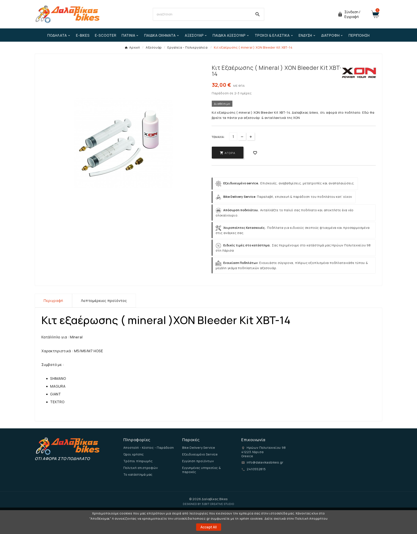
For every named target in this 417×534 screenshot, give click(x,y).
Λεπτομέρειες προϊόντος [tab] (104, 300)
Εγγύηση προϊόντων (198, 461)
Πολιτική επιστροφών (140, 468)
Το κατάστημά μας (138, 474)
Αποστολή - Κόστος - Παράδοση (148, 448)
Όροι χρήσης (133, 454)
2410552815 (256, 469)
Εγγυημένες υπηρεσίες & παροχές (201, 470)
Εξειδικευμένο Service (200, 454)
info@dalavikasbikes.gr (265, 462)
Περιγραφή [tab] (53, 300)
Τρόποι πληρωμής (138, 461)
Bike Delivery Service (198, 448)
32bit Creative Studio (218, 504)
